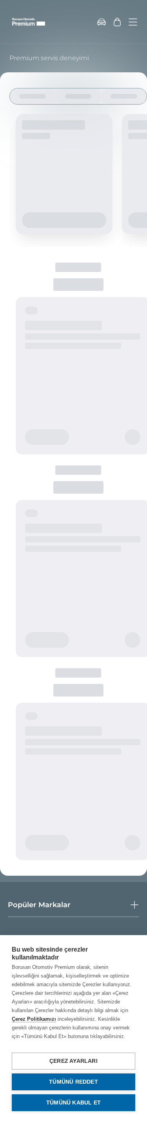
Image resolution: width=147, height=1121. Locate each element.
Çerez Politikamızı (34, 1019)
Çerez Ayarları (73, 1061)
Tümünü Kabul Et (73, 1103)
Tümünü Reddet (73, 1082)
